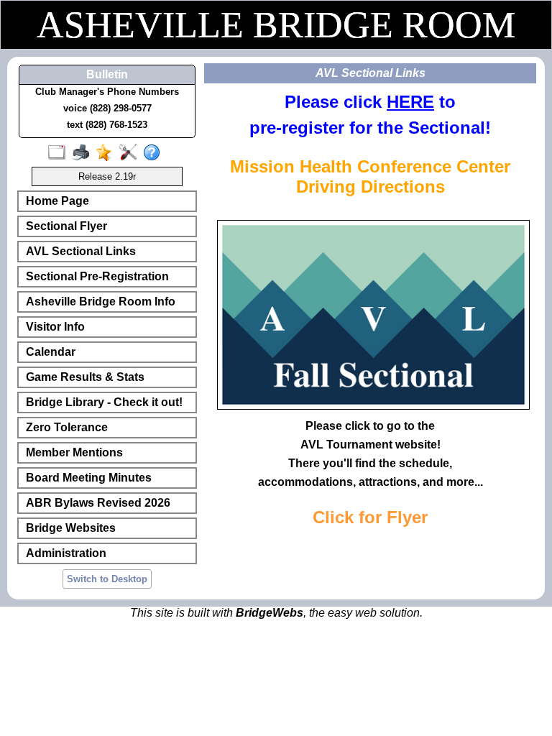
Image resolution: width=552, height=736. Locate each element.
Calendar (50, 352)
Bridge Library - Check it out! (104, 402)
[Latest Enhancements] (107, 153)
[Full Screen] (60, 153)
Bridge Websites (71, 528)
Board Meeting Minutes (89, 478)
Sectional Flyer (66, 226)
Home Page (57, 201)
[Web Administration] (131, 153)
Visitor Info (55, 327)
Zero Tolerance (67, 427)
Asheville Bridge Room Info (100, 301)
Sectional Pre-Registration (97, 276)
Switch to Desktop (107, 579)
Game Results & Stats (85, 377)
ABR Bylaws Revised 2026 (98, 503)
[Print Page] (84, 153)
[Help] (155, 153)
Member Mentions (74, 452)
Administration (66, 553)
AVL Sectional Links (81, 251)
